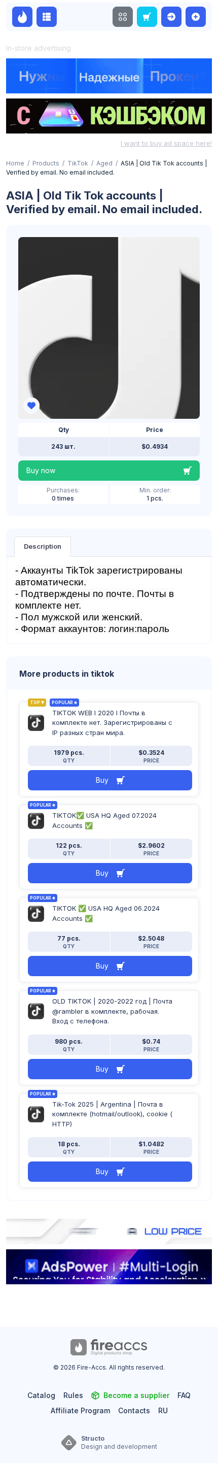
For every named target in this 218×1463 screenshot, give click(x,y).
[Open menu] (123, 17)
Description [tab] (42, 546)
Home (15, 163)
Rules (73, 1395)
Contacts (134, 1410)
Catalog (41, 1395)
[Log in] (171, 17)
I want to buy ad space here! (166, 143)
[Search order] (147, 17)
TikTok (77, 163)
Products (45, 163)
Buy (102, 780)
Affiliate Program (80, 1410)
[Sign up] (196, 17)
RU (163, 1410)
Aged (104, 163)
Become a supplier (136, 1395)
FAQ (184, 1395)
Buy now (40, 470)
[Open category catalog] (47, 17)
